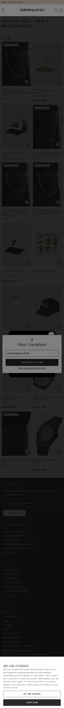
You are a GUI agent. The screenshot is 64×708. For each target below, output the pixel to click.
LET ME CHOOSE (32, 694)
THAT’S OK (32, 702)
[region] (32, 682)
